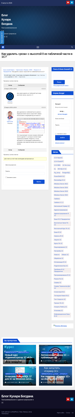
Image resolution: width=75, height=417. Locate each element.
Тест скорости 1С (60, 299)
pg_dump (57, 172)
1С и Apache (58, 157)
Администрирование (60, 210)
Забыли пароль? (59, 143)
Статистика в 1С (59, 292)
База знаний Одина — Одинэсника (13, 70)
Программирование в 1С (62, 275)
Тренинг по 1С (59, 303)
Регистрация (62, 114)
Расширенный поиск (61, 85)
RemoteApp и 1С (59, 180)
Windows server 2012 (61, 184)
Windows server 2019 (61, 191)
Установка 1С (58, 310)
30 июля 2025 (47, 382)
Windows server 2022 (61, 195)
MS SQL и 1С (62, 169)
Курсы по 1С (58, 243)
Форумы (26, 70)
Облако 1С (65, 254)
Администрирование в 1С (61, 214)
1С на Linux (66, 165)
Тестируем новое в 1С (61, 295)
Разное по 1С (58, 279)
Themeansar (4, 413)
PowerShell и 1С (59, 176)
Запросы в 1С (58, 236)
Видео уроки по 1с (59, 352)
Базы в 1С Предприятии (62, 219)
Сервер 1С (57, 282)
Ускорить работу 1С (60, 307)
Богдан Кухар (25, 360)
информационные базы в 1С (62, 315)
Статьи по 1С (63, 373)
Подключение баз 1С (61, 266)
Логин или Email (59, 118)
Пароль (57, 125)
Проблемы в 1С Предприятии (59, 270)
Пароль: (7, 171)
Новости (56, 254)
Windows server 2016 (61, 187)
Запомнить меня (11, 177)
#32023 (44, 88)
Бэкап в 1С (57, 232)
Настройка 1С (58, 251)
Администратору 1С (10, 352)
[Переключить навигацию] (37, 47)
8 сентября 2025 (12, 382)
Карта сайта (60, 412)
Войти (39, 182)
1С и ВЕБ (57, 165)
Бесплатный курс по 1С (62, 228)
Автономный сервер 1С (62, 206)
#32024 (44, 107)
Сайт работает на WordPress (10, 412)
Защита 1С (57, 239)
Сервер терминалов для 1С (62, 287)
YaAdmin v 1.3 (58, 202)
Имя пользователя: (10, 165)
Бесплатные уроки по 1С (61, 224)
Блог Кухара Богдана (6, 19)
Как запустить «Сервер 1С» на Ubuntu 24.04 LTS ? (55, 377)
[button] (72, 47)
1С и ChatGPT (58, 161)
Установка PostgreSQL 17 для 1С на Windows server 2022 (18, 379)
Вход (61, 111)
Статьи (56, 373)
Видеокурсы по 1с (23, 352)
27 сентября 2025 (13, 360)
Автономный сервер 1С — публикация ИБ (55, 356)
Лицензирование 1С (60, 247)
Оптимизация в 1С (60, 262)
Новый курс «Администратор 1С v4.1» (18, 356)
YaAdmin (57, 198)
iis (55, 169)
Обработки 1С (58, 258)
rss (73, 412)
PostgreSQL (66, 172)
